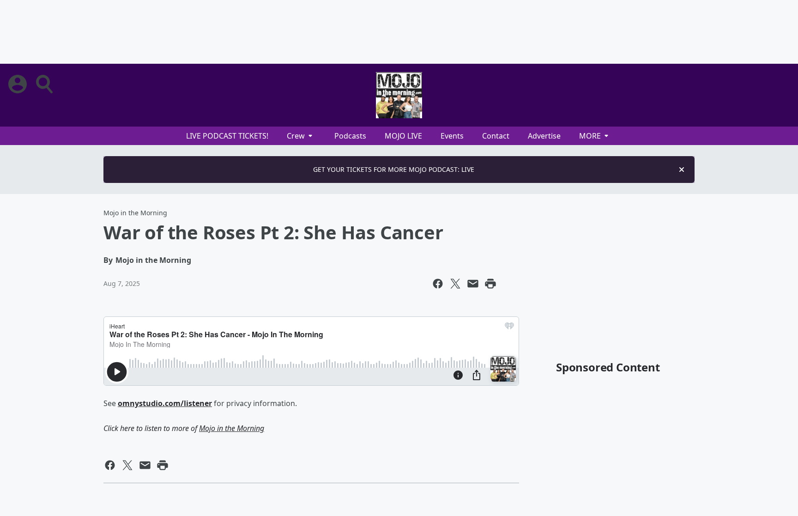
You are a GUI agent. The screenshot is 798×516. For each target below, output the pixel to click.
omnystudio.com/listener (165, 403)
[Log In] (18, 84)
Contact (495, 136)
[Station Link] (399, 95)
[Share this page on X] (455, 283)
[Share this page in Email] (472, 283)
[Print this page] (490, 283)
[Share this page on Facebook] (437, 283)
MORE (590, 136)
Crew (296, 136)
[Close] (681, 169)
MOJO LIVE (403, 136)
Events (452, 136)
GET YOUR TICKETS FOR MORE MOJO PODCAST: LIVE (393, 169)
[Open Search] (45, 84)
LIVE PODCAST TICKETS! (227, 136)
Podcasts (350, 136)
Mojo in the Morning (135, 212)
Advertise (544, 136)
